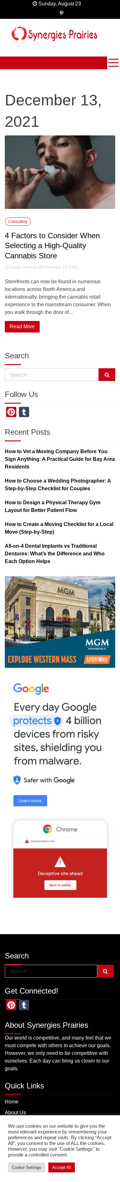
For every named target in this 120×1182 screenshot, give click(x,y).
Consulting (17, 221)
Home (12, 1101)
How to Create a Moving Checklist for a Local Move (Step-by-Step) (59, 528)
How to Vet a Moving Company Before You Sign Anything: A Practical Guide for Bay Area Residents (60, 459)
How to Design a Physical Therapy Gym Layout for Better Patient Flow (52, 506)
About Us (15, 1112)
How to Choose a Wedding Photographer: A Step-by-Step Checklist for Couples (58, 484)
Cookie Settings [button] (26, 1167)
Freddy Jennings (23, 267)
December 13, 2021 (60, 267)
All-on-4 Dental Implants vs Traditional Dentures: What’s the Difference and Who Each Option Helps (55, 553)
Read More (22, 326)
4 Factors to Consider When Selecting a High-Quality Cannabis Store (52, 245)
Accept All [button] (61, 1167)
